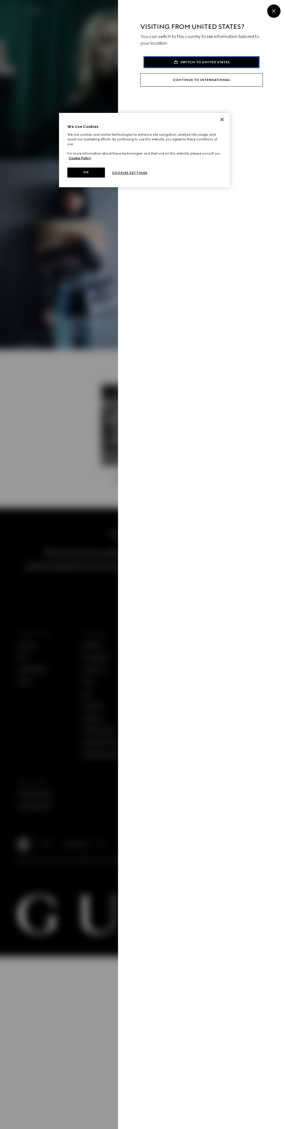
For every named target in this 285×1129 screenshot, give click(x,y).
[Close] (274, 11)
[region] (144, 150)
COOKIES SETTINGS (130, 173)
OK (86, 172)
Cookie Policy (80, 158)
